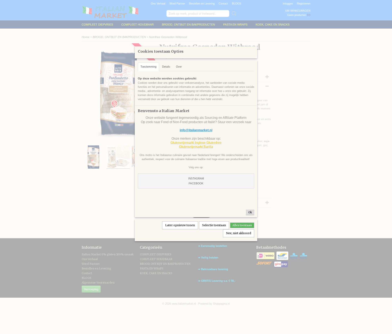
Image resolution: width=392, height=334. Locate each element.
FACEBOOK (196, 183)
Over (179, 66)
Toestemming (148, 66)
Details (166, 66)
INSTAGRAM (196, 178)
